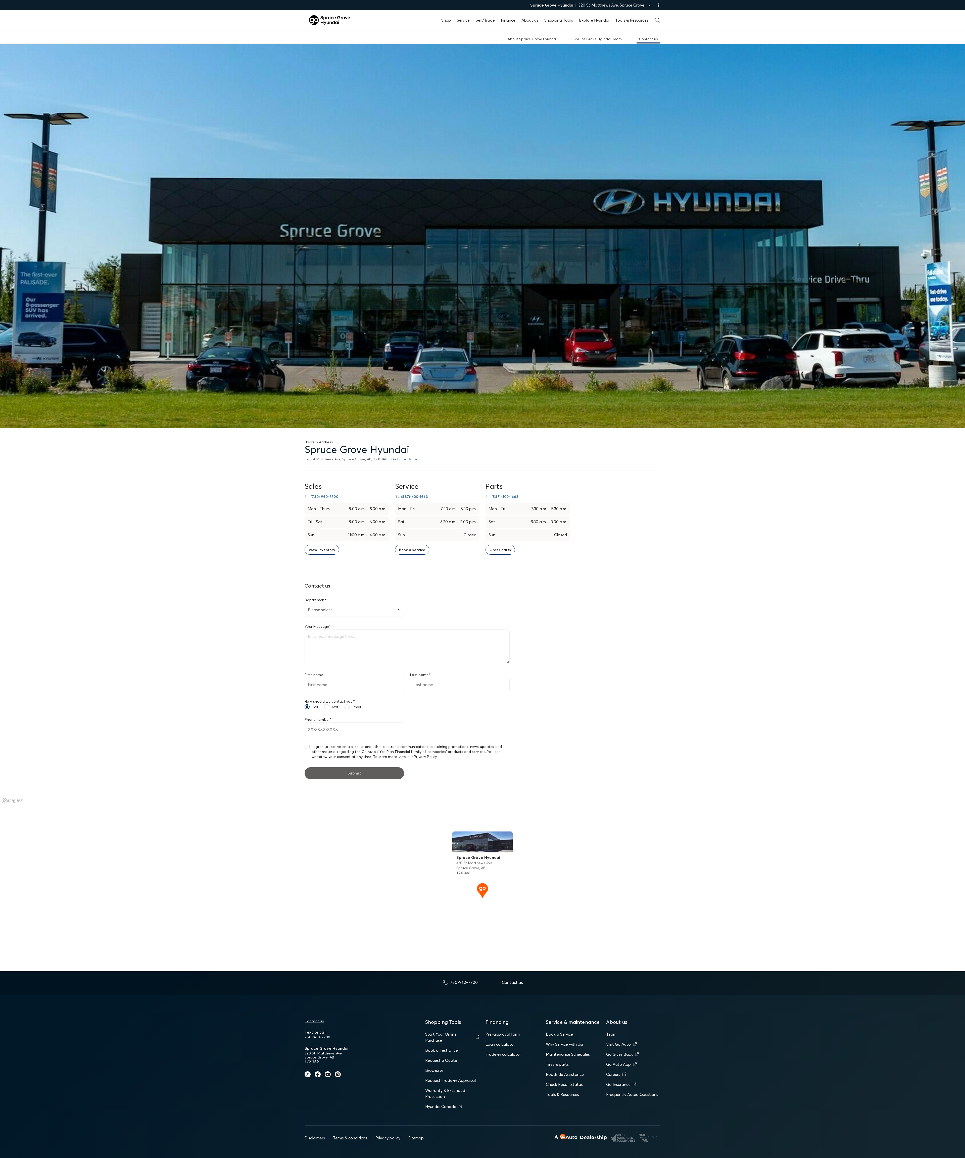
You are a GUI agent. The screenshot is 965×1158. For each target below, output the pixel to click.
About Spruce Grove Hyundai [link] (532, 39)
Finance (508, 20)
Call (315, 707)
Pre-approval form (503, 1034)
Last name (420, 675)
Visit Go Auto (618, 1044)
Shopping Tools (558, 20)
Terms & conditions (350, 1137)
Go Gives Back (619, 1054)
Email (356, 707)
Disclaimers (315, 1137)
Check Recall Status (564, 1084)
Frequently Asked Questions (632, 1094)
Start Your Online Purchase (441, 1037)
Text (335, 707)
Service (463, 20)
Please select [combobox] (320, 609)
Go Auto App (618, 1064)
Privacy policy (387, 1137)
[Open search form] (657, 20)
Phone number (318, 719)
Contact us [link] (648, 39)
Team (611, 1034)
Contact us (314, 1021)
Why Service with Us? (565, 1044)
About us (529, 20)
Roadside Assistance (565, 1074)
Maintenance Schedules (568, 1054)
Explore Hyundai (594, 20)
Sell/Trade (485, 20)
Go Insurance (618, 1084)
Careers (613, 1074)
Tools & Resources (631, 20)
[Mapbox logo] (13, 801)
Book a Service (559, 1034)
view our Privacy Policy (418, 756)
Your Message (318, 626)
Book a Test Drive (441, 1050)
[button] (482, 890)
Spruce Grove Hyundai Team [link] (598, 39)
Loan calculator (500, 1044)
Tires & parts (557, 1064)
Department (316, 600)
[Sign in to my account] (658, 5)
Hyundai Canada (440, 1106)
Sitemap (416, 1137)
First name (315, 675)
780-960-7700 (317, 1037)
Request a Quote (441, 1060)
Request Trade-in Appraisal (450, 1080)
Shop (446, 20)
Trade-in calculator (503, 1054)
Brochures (434, 1070)
